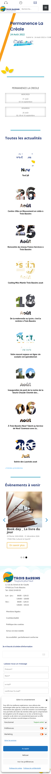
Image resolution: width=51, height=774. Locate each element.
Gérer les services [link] (10, 740)
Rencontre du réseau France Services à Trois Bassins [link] (26, 248)
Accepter (25, 748)
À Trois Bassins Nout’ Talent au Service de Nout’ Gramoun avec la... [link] (25, 427)
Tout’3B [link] (25, 175)
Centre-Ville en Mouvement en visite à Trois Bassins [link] (25, 212)
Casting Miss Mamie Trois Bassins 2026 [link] (25, 283)
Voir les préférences (25, 761)
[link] (10, 11)
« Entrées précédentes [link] (14, 468)
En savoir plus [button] (17, 542)
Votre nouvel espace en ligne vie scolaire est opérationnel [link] (25, 355)
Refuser (25, 755)
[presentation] (4, 518)
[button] (46, 700)
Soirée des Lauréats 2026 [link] (25, 462)
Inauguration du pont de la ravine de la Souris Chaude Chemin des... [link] (25, 391)
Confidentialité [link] (12, 615)
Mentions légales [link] (13, 608)
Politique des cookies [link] (15, 621)
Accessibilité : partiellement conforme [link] (22, 634)
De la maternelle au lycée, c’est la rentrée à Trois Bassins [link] (25, 319)
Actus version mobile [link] (15, 627)
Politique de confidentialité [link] (32, 768)
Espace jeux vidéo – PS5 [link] (24, 529)
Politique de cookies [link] (15, 768)
